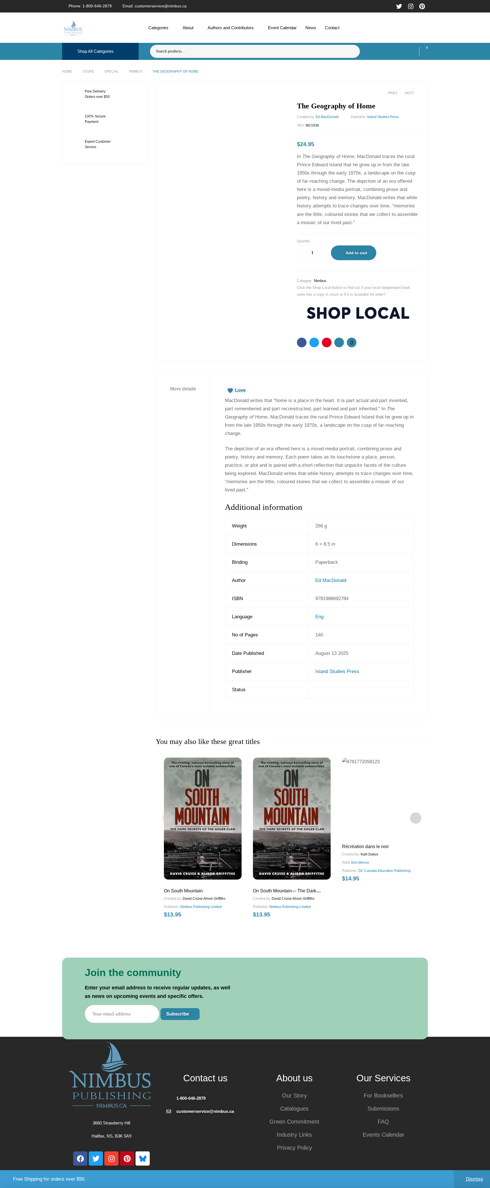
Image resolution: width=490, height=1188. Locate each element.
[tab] (183, 389)
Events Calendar (383, 1135)
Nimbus (135, 71)
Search (352, 51)
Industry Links (294, 1135)
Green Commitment (294, 1121)
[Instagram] (111, 1158)
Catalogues (294, 1108)
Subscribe (178, 1014)
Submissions (383, 1108)
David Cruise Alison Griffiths (204, 899)
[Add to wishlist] (386, 254)
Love (240, 390)
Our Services (383, 1078)
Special (111, 71)
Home (67, 71)
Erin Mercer (360, 863)
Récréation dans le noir (365, 846)
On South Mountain (183, 890)
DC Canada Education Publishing (384, 871)
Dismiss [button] (474, 1179)
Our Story (294, 1095)
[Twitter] (96, 1158)
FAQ (383, 1121)
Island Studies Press (383, 117)
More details (183, 388)
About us (294, 1078)
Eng (319, 616)
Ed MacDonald (327, 117)
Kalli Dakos (369, 854)
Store (88, 71)
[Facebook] (80, 1158)
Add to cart (356, 253)
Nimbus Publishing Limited (201, 907)
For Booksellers (383, 1095)
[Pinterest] (127, 1158)
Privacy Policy (294, 1148)
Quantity (303, 241)
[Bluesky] (143, 1158)
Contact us (205, 1078)
